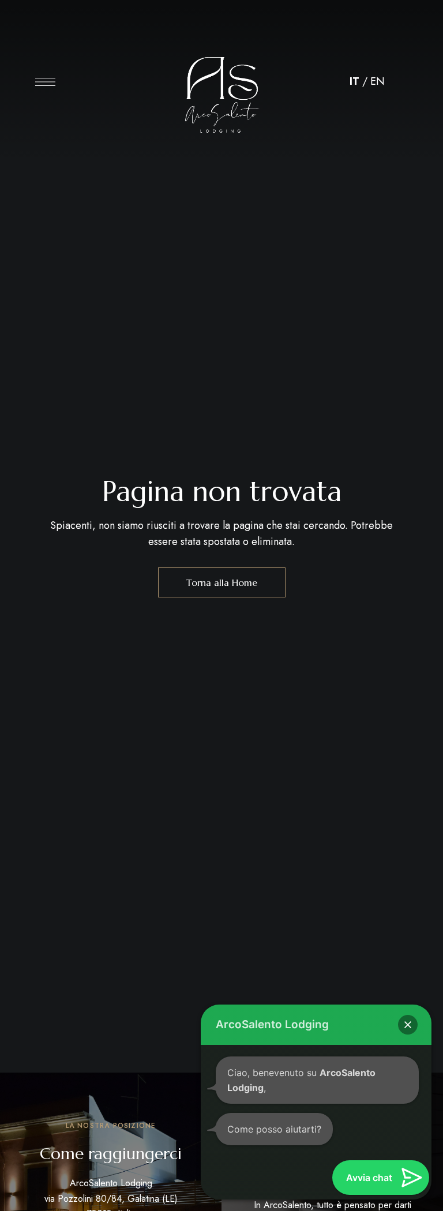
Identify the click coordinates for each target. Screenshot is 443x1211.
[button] (408, 1025)
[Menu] (45, 81)
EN (377, 81)
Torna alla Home (221, 582)
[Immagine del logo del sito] (221, 85)
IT (354, 81)
